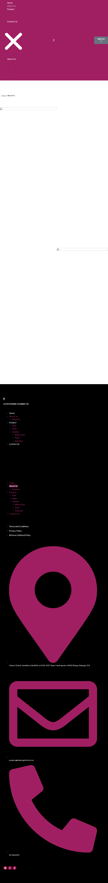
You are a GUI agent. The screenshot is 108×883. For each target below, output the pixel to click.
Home (10, 2)
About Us (11, 6)
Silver (14, 429)
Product (10, 9)
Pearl (12, 12)
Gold (12, 18)
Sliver (12, 15)
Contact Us (12, 21)
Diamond (19, 441)
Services (16, 419)
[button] (13, 40)
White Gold (20, 435)
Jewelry (15, 432)
